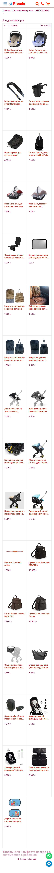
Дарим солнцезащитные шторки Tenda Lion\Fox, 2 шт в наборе (14, 820)
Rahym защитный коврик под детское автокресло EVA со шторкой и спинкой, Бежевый (14, 307)
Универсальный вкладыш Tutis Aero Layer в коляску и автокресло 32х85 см (39, 717)
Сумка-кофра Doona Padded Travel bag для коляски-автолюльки (14, 717)
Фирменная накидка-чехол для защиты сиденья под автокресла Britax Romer (39, 768)
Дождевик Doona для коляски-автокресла (13, 410)
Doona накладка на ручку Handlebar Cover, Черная (13, 102)
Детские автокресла (23, 10)
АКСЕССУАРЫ (42, 10)
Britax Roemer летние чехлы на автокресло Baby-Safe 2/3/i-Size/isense (38, 51)
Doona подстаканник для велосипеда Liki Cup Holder (39, 102)
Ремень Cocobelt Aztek (12, 563)
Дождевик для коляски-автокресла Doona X (38, 410)
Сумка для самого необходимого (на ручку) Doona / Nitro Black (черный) (14, 666)
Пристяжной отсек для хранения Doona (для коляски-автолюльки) (39, 512)
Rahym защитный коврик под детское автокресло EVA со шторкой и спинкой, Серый (14, 358)
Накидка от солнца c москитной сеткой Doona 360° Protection (14, 512)
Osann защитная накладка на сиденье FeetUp (14, 256)
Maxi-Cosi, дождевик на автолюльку (13, 205)
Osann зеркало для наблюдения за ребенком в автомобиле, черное (38, 256)
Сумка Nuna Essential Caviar (39, 615)
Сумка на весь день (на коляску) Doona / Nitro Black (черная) (39, 666)
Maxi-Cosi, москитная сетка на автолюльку (38, 205)
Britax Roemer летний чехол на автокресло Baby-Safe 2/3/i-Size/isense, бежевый (13, 51)
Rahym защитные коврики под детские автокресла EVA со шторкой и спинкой (37, 307)
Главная (6, 10)
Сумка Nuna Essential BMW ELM (39, 563)
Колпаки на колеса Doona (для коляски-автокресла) (14, 461)
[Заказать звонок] (42, 3)
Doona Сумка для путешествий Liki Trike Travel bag (39, 153)
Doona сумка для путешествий (12, 153)
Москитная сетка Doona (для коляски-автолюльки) (39, 461)
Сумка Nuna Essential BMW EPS (14, 615)
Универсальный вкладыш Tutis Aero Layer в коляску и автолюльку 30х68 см (14, 768)
